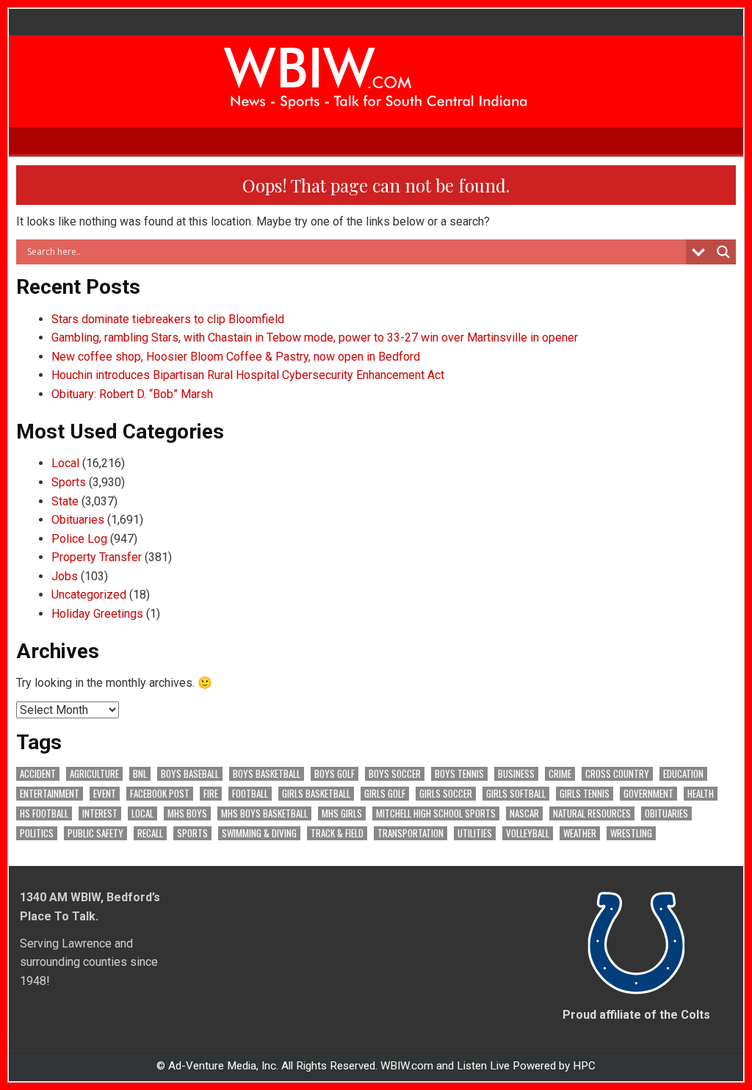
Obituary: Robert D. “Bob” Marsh (132, 394)
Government (648, 794)
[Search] (732, 140)
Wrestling (631, 833)
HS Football (44, 813)
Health (700, 794)
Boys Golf (334, 774)
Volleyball (527, 833)
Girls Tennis (585, 794)
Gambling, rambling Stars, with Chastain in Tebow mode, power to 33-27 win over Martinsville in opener (314, 337)
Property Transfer (96, 557)
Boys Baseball (190, 774)
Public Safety (95, 833)
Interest (100, 813)
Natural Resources (592, 813)
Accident (38, 774)
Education (683, 774)
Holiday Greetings (97, 614)
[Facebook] (713, 140)
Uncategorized (88, 595)
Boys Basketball (266, 774)
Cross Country (617, 774)
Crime (560, 774)
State (65, 501)
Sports (68, 482)
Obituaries (77, 520)
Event (104, 794)
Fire (210, 794)
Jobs (64, 576)
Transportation (410, 833)
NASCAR (524, 813)
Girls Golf (384, 794)
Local (65, 463)
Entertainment (49, 794)
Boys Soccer (395, 774)
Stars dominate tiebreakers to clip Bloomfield (167, 319)
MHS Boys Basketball (264, 813)
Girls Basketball (316, 794)
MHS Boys (187, 813)
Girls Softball (516, 794)
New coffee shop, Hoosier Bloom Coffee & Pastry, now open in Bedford (235, 357)
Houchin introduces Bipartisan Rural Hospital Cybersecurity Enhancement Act (247, 375)
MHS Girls (342, 813)
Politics (37, 833)
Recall (150, 833)
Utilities (475, 833)
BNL (140, 774)
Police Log (79, 539)
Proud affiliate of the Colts (636, 1015)
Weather (579, 833)
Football (250, 794)
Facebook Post (159, 794)
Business (516, 774)
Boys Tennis (459, 774)
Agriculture (94, 774)
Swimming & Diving (259, 833)
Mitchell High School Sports (436, 813)
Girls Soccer (445, 794)
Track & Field (337, 833)
